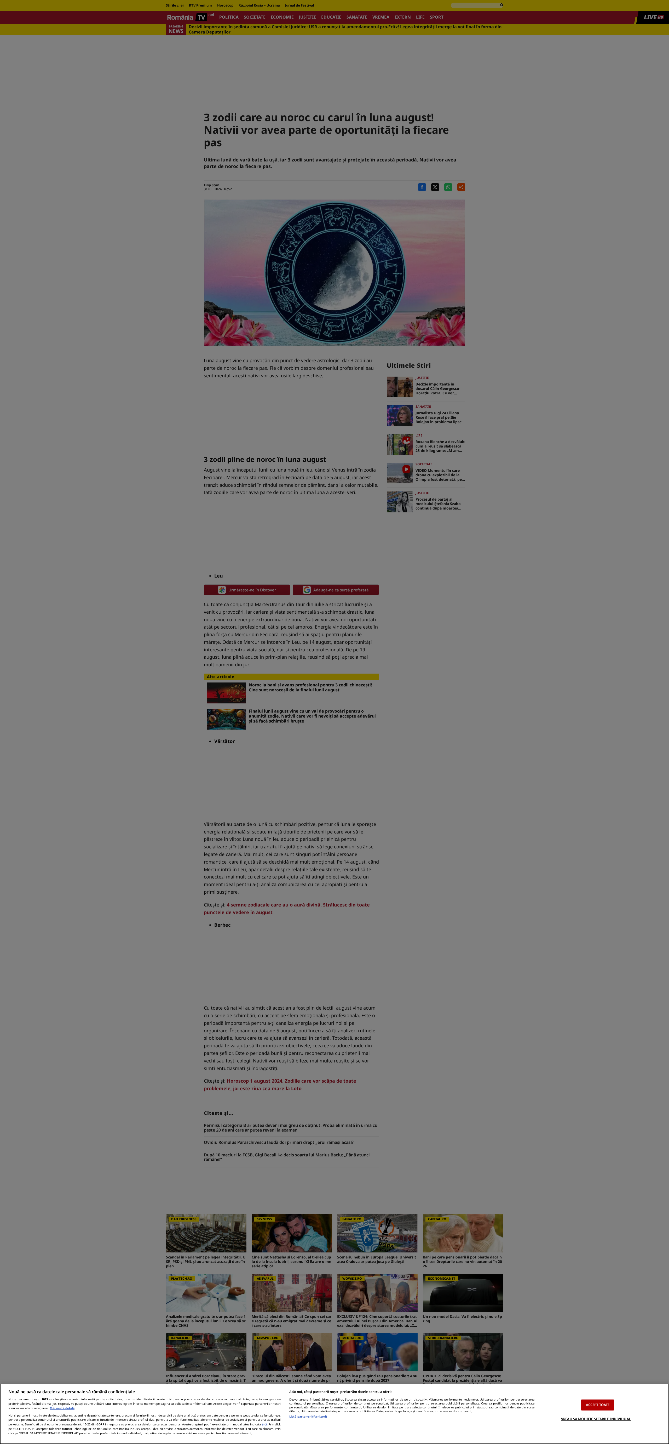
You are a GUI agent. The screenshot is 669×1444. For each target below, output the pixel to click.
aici (264, 1424)
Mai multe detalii (62, 1408)
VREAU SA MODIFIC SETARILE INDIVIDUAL (596, 1419)
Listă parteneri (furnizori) (308, 1416)
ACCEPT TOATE (598, 1404)
